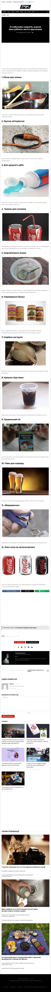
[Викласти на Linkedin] (32, 647)
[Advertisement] (25, 55)
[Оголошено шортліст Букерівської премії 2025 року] (13, 778)
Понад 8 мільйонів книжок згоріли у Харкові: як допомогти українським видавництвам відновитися (13, 741)
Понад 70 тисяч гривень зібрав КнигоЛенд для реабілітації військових (36, 765)
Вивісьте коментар (8, 716)
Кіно (25, 11)
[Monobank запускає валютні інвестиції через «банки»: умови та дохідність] (37, 731)
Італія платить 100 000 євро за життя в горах (13, 968)
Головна (4, 15)
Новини (4, 11)
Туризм (17, 11)
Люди (13, 11)
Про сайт (6, 987)
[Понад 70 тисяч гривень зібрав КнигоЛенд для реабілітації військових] (37, 755)
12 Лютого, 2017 (17, 684)
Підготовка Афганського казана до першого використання (17, 920)
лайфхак (8, 636)
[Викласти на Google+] (25, 647)
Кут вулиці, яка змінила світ (16, 670)
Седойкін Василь (20, 653)
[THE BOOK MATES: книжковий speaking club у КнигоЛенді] (13, 755)
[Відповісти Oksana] (9, 688)
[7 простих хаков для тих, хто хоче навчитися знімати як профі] (25, 850)
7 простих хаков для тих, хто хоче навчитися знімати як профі (23, 867)
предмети (13, 636)
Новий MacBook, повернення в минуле (35, 671)
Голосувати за (20, 642)
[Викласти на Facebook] (18, 647)
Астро (29, 11)
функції (18, 636)
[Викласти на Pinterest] (28, 647)
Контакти (19, 987)
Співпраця (12, 987)
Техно (8, 11)
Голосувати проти (33, 642)
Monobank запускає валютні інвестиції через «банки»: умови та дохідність (37, 741)
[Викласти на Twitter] (21, 647)
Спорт (33, 11)
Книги (21, 11)
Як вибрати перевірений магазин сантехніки (13, 871)
